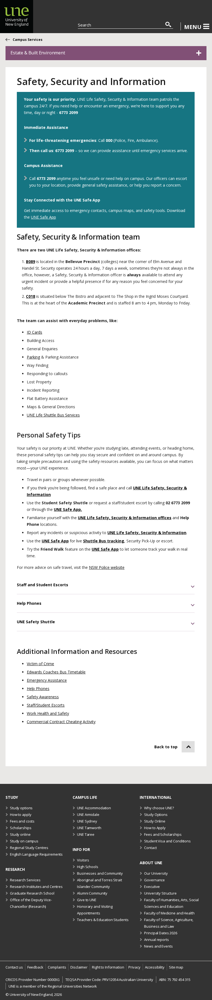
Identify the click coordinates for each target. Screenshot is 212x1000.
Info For (81, 849)
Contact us (14, 967)
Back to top (165, 746)
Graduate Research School (32, 893)
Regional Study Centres (29, 847)
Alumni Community (92, 893)
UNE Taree (85, 834)
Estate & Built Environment (37, 53)
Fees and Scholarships (162, 834)
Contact (150, 847)
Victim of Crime (40, 663)
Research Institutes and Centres (36, 886)
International (155, 797)
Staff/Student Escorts (46, 705)
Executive (152, 886)
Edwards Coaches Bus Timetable (56, 672)
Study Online (154, 821)
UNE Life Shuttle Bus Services (53, 415)
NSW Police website (106, 567)
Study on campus (24, 841)
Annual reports (156, 939)
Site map (176, 967)
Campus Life (85, 797)
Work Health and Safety (48, 713)
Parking (33, 357)
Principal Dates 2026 (160, 932)
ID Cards (34, 332)
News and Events (158, 946)
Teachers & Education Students (102, 919)
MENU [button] (193, 26)
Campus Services (28, 39)
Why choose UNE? (159, 807)
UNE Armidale (88, 814)
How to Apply (154, 827)
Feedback (35, 967)
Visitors (83, 860)
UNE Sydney (87, 821)
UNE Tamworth (89, 827)
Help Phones (38, 688)
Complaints (57, 967)
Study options (21, 807)
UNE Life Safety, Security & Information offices (124, 517)
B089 (30, 261)
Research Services (25, 879)
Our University (156, 873)
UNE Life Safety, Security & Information (146, 532)
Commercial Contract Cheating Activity (61, 721)
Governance (154, 879)
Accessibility (155, 967)
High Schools (87, 866)
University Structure (160, 893)
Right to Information (108, 967)
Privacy (134, 967)
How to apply (20, 814)
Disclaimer (79, 967)
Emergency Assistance (47, 680)
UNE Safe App (43, 217)
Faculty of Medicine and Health (169, 913)
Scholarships (20, 827)
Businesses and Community (100, 873)
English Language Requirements (36, 854)
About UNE (151, 862)
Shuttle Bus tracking (103, 540)
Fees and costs (22, 821)
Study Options (155, 814)
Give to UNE (86, 899)
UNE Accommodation (94, 807)
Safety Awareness (43, 696)
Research (15, 869)
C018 (30, 296)
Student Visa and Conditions (167, 841)
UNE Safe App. (68, 509)
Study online (20, 834)
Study (12, 797)
